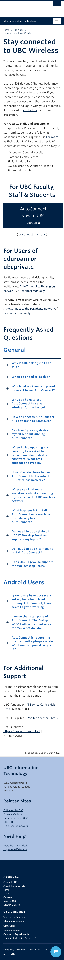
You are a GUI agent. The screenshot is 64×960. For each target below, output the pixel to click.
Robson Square (11, 930)
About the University (14, 886)
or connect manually (32, 234)
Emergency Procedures (14, 950)
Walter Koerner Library (43, 718)
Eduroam (52, 137)
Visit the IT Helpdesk (15, 845)
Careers (7, 897)
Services (19, 29)
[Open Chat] (55, 951)
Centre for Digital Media (16, 934)
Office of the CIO (13, 810)
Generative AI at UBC (15, 818)
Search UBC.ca (11, 904)
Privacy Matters (12, 814)
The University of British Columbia (23, 7)
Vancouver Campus (14, 917)
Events (7, 893)
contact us (30, 110)
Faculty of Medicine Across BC (19, 938)
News (6, 889)
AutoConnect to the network (29, 308)
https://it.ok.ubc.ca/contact (21, 731)
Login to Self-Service (15, 849)
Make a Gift (9, 901)
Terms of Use (35, 950)
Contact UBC (10, 882)
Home (6, 29)
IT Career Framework (15, 826)
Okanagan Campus (13, 921)
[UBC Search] (57, 4)
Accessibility (9, 954)
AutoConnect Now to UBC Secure (33, 215)
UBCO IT (8, 822)
